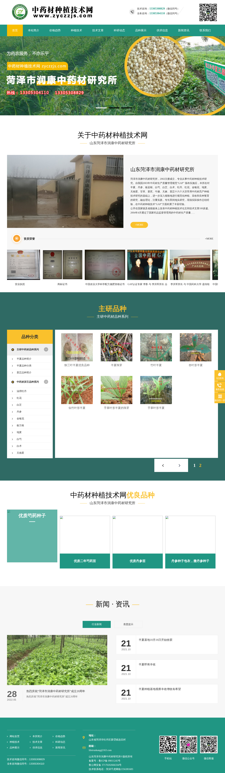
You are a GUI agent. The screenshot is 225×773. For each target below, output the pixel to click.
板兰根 (20, 425)
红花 (19, 398)
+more (139, 224)
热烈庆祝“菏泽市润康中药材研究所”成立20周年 (55, 691)
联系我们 (205, 30)
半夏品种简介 (24, 358)
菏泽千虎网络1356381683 (119, 769)
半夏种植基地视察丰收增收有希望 (160, 689)
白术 (19, 446)
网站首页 (15, 736)
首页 (15, 30)
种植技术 (76, 30)
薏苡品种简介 (24, 372)
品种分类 (29, 336)
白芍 (19, 439)
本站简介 (33, 30)
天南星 (20, 453)
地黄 (19, 432)
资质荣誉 (29, 238)
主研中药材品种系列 (28, 349)
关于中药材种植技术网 (112, 135)
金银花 (20, 418)
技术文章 (98, 30)
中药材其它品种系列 (28, 382)
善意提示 (128, 624)
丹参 (19, 411)
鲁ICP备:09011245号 (109, 760)
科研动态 (119, 30)
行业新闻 (97, 624)
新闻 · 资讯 (113, 604)
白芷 (19, 405)
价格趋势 (55, 30)
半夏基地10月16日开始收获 (155, 639)
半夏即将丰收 (147, 664)
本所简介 (37, 736)
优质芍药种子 (32, 515)
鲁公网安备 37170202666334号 (105, 765)
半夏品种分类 (24, 365)
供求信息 (162, 30)
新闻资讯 (183, 30)
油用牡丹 (22, 391)
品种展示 (140, 30)
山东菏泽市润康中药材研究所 (162, 169)
